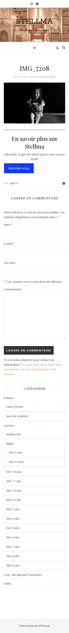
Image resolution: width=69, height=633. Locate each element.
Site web (9, 263)
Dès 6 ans (13, 537)
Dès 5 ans (13, 528)
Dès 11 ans (13, 481)
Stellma (34, 21)
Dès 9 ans (13, 565)
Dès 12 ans (13, 490)
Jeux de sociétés (17, 416)
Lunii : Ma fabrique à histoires (23, 575)
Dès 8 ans (13, 556)
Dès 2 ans (15, 452)
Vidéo (7, 583)
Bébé (9, 443)
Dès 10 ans (13, 472)
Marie (14, 183)
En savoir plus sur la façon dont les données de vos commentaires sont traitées (33, 369)
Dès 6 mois (16, 462)
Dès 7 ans (13, 546)
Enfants (9, 398)
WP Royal (44, 625)
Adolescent (13, 434)
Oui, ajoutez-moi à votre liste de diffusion (34, 282)
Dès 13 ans (13, 500)
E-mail (9, 243)
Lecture (9, 425)
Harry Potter (15, 407)
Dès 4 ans (13, 518)
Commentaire (13, 289)
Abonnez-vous (18, 168)
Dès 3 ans (13, 509)
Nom (8, 224)
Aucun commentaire (43, 76)
